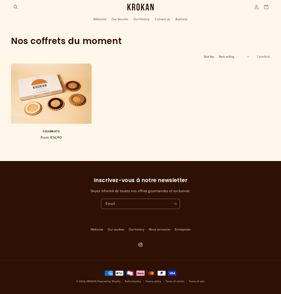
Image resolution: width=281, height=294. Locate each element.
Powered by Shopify (109, 281)
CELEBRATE (51, 131)
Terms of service (175, 281)
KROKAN (91, 281)
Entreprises (183, 229)
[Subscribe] (175, 204)
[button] (16, 7)
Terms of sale (196, 281)
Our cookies (116, 229)
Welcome (96, 229)
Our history (137, 229)
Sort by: (209, 56)
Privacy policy (153, 281)
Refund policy (133, 281)
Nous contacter (159, 229)
